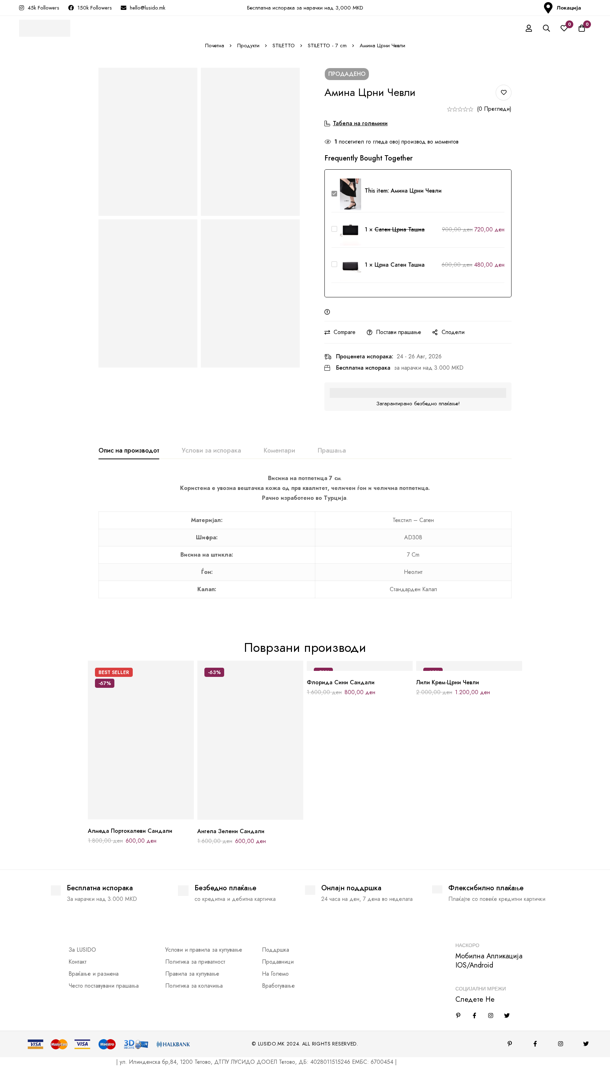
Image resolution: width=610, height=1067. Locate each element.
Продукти (248, 45)
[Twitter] (507, 1015)
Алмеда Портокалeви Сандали (130, 831)
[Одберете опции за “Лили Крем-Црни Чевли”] (453, 668)
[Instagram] (491, 1015)
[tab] (128, 451)
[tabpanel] (305, 540)
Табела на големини (360, 123)
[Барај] (546, 28)
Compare (344, 332)
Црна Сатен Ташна (400, 265)
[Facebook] (474, 1015)
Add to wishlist (504, 93)
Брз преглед (157, 817)
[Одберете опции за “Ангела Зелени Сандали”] (235, 817)
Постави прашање (398, 332)
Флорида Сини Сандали (341, 682)
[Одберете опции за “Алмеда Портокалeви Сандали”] (125, 817)
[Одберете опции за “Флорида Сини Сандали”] (344, 668)
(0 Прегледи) (494, 109)
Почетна (214, 45)
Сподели (453, 332)
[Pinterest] (510, 1044)
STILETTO (284, 45)
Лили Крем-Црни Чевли (447, 682)
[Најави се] (529, 28)
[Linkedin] (458, 1015)
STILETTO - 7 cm (327, 45)
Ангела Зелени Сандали (230, 831)
